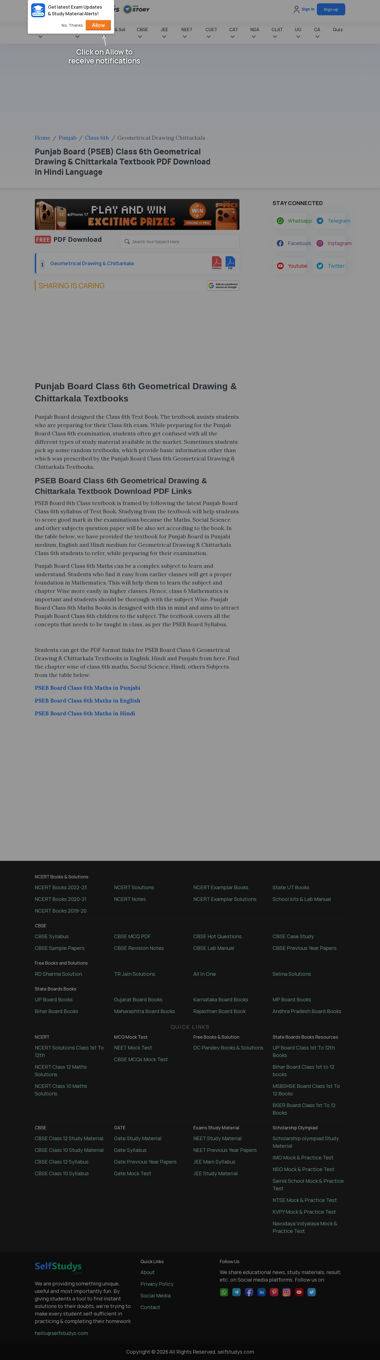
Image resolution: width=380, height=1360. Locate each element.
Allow (98, 25)
